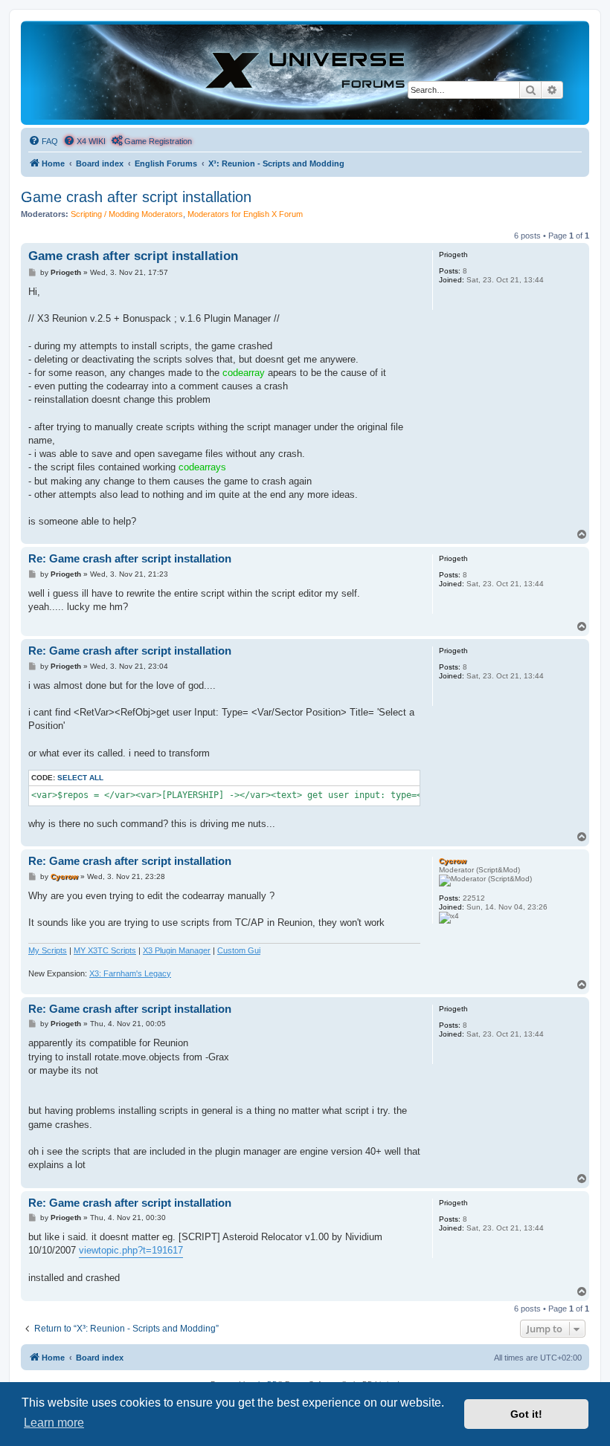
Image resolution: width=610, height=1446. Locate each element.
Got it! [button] (526, 1414)
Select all (80, 778)
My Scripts (47, 950)
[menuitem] (43, 141)
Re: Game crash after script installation (129, 558)
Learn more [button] (54, 1422)
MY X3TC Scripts (105, 950)
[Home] (305, 72)
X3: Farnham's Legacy (130, 973)
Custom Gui (238, 950)
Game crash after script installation (136, 197)
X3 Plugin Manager (177, 950)
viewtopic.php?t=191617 (131, 1250)
